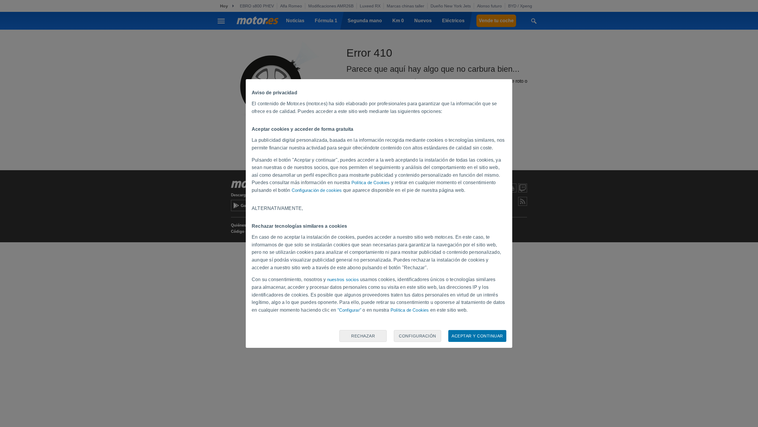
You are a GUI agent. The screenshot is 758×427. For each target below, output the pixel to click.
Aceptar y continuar (477, 336)
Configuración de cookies (317, 190)
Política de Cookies (370, 182)
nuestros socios (343, 279)
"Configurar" (349, 310)
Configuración (417, 336)
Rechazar (363, 336)
